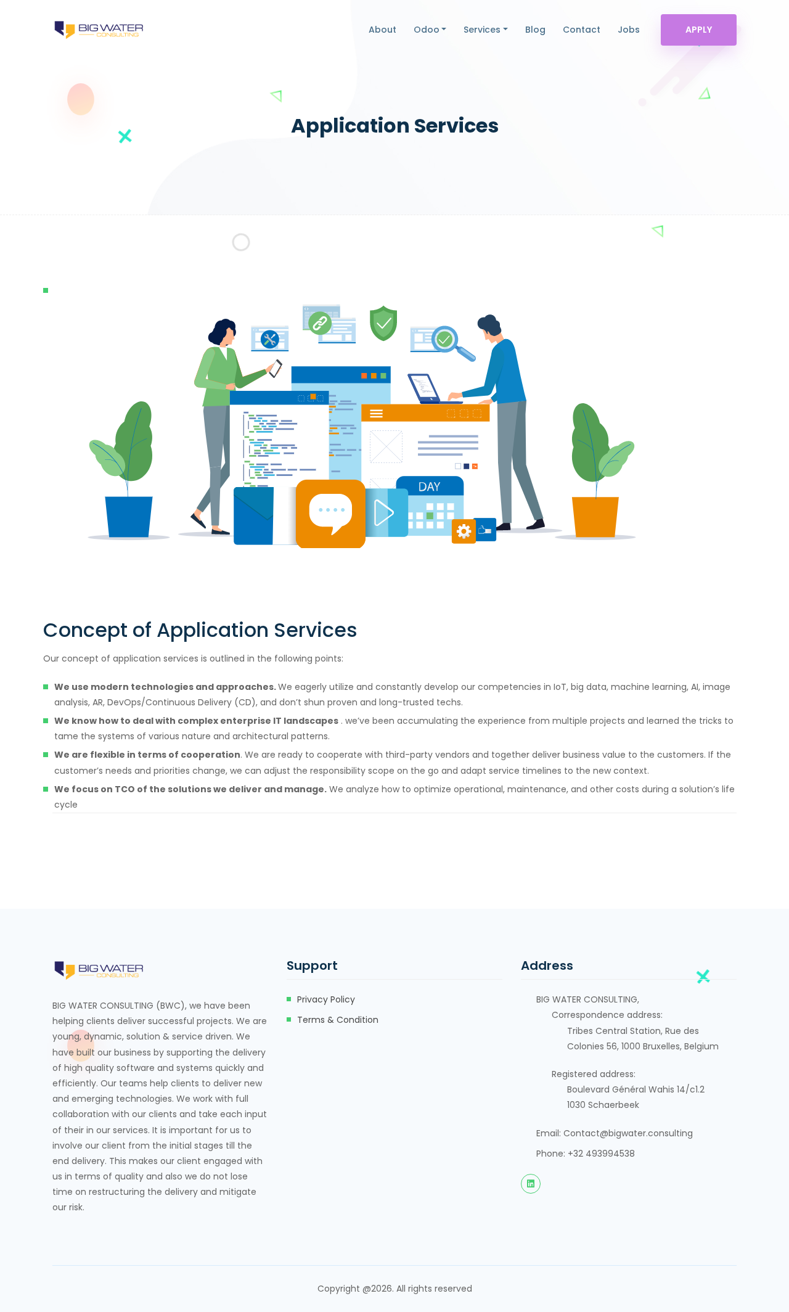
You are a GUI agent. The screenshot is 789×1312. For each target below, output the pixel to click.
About (382, 29)
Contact (581, 29)
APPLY (698, 29)
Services (482, 29)
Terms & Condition (337, 1020)
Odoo (426, 29)
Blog (535, 29)
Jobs (629, 29)
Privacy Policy (326, 999)
